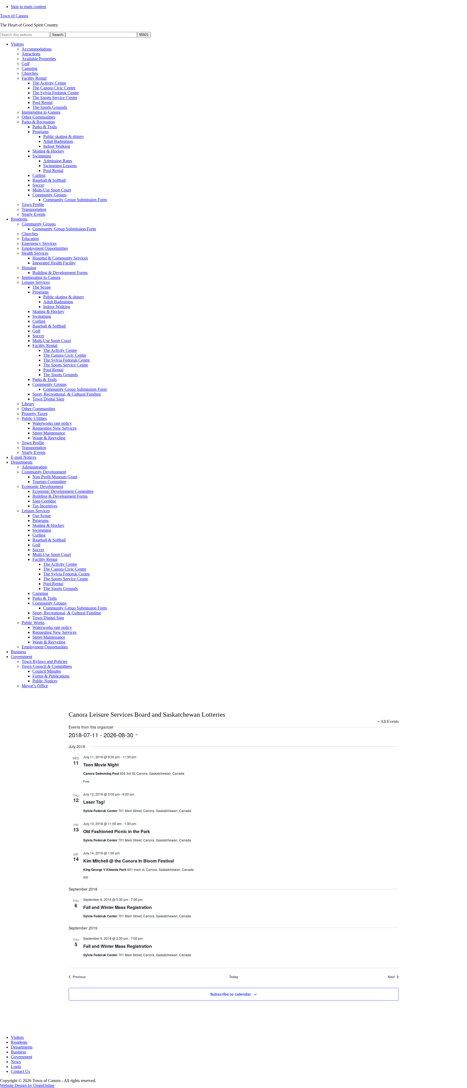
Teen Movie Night (101, 765)
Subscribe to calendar (230, 994)
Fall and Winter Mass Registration (117, 907)
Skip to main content (28, 6)
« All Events (388, 721)
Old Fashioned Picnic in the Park (116, 831)
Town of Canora (14, 16)
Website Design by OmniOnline (27, 1085)
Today (233, 977)
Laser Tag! (94, 802)
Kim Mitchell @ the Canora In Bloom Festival (128, 861)
